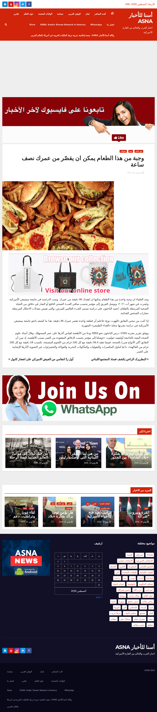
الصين (122, 566)
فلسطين (133, 607)
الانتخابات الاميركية (144, 560)
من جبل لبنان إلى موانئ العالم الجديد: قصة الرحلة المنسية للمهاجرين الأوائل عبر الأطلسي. (28, 459)
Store (32, 24)
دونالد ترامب (134, 595)
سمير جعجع (133, 601)
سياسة (60, 14)
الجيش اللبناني (146, 566)
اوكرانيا (149, 578)
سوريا (121, 601)
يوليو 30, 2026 (141, 522)
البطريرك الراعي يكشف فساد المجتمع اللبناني (119, 359)
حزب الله (137, 590)
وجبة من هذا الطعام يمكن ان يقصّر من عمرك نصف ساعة (83, 161)
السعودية (132, 566)
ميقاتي (114, 619)
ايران (140, 578)
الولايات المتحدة (45, 14)
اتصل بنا (110, 24)
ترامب (117, 578)
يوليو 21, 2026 (140, 463)
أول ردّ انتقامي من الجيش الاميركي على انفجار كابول (41, 359)
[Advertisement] (78, 63)
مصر (151, 619)
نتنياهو (150, 625)
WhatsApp (96, 24)
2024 (152, 670)
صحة (130, 151)
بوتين (132, 578)
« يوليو (99, 597)
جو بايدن (149, 590)
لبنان (88, 14)
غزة (151, 607)
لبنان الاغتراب (105, 508)
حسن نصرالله (123, 590)
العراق (113, 566)
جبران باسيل (118, 584)
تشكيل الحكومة (146, 584)
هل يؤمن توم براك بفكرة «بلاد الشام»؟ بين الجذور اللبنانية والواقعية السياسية (130, 459)
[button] (6, 24)
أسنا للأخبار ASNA (140, 18)
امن (117, 572)
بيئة (125, 578)
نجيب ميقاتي (138, 625)
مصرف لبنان (139, 619)
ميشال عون (125, 619)
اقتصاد (129, 555)
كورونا (117, 607)
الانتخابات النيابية (125, 560)
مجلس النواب (130, 613)
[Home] (112, 13)
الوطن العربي (74, 14)
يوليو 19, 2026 (90, 463)
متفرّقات (123, 151)
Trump (150, 555)
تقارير (16, 14)
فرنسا (143, 607)
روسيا (122, 595)
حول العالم (28, 14)
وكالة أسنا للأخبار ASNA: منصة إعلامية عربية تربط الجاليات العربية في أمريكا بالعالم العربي (72, 35)
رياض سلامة (147, 601)
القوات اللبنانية (146, 572)
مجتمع (142, 613)
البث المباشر (100, 14)
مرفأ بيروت (115, 613)
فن (124, 607)
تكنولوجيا (131, 584)
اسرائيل (139, 555)
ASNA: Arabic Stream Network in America (63, 24)
